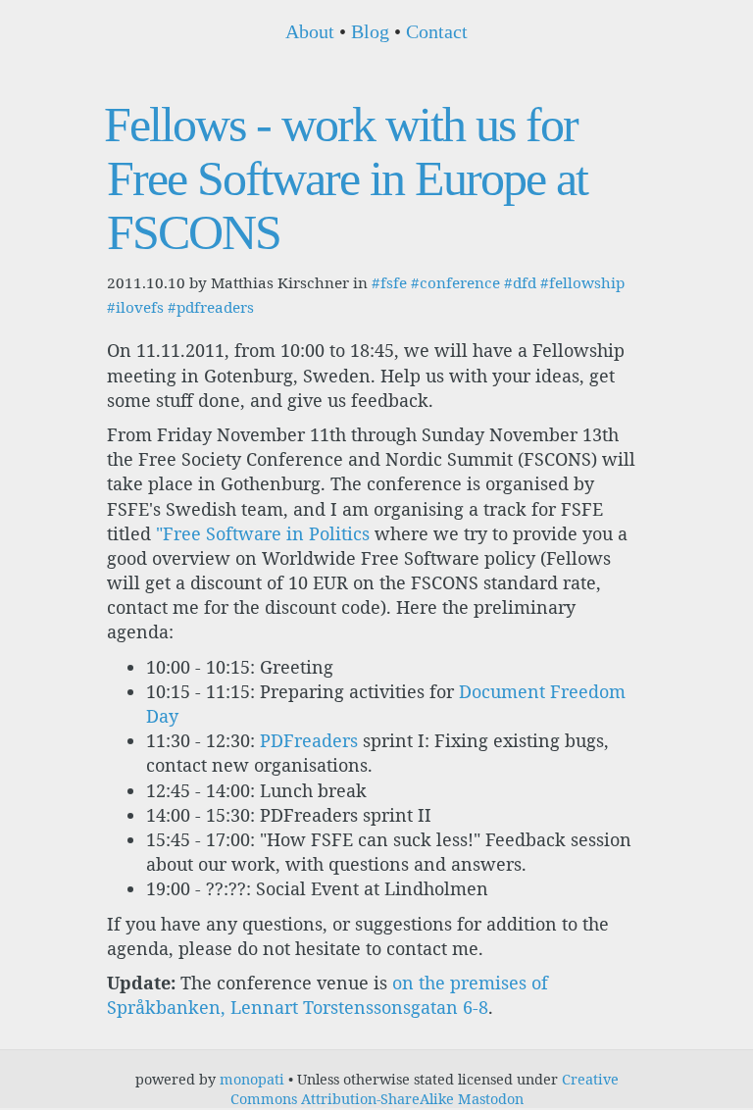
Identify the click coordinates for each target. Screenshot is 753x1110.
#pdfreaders (211, 307)
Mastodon (491, 1098)
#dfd (520, 282)
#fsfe (389, 282)
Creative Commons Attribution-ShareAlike (424, 1089)
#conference (455, 282)
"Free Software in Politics (263, 533)
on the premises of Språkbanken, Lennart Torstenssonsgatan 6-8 (327, 995)
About (309, 31)
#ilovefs (135, 307)
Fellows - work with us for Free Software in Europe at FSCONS (345, 178)
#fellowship (582, 282)
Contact (437, 31)
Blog (370, 31)
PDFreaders (309, 740)
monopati (252, 1079)
